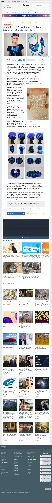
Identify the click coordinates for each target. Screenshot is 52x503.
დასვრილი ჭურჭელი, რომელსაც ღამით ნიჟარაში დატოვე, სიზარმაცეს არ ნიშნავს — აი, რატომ (42, 431)
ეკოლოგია (3, 463)
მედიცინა (29, 454)
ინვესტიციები (8, 7)
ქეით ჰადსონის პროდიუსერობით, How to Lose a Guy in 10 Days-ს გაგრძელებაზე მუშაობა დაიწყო (12, 250)
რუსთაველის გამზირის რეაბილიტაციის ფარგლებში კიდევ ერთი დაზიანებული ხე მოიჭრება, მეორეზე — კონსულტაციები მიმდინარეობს (31, 270)
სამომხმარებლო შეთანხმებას (23, 492)
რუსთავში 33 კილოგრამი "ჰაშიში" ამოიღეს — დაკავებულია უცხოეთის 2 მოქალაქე (42, 343)
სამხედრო (3, 460)
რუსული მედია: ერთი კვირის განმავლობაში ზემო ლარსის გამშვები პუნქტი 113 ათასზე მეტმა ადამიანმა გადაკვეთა (42, 299)
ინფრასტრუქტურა (4, 472)
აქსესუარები (27, 208)
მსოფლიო (3, 456)
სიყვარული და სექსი (31, 470)
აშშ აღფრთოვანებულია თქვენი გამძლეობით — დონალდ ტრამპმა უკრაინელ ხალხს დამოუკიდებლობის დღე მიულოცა (10, 365)
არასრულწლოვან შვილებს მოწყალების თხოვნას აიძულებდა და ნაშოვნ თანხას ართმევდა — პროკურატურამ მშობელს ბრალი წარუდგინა (26, 409)
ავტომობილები (30, 463)
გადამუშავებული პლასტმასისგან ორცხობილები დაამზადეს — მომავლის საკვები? (26, 321)
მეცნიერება (16, 463)
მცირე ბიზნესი (16, 22)
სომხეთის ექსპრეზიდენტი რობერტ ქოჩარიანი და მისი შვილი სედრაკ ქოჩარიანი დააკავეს (26, 343)
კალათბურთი (16, 474)
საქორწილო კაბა (16, 208)
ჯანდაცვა (3, 466)
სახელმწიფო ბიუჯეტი (18, 456)
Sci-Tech (16, 459)
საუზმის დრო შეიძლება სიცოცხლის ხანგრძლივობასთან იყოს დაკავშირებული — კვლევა (10, 299)
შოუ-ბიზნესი (16, 468)
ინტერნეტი (16, 462)
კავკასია (2, 457)
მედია (2, 473)
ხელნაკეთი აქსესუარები (35, 208)
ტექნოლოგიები (17, 461)
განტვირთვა (13, 1)
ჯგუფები (7, 5)
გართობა (29, 466)
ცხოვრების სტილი (37, 22)
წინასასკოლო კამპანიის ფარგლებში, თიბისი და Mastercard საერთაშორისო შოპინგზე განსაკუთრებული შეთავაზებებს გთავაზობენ (31, 250)
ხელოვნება (16, 467)
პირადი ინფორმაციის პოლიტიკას (7, 493)
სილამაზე (29, 461)
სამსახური (29, 469)
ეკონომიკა (22, 22)
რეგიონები (3, 469)
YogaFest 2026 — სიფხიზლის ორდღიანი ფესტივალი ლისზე (42, 321)
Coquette (42, 64)
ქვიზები (37, 10)
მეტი (47, 12)
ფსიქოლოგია (29, 453)
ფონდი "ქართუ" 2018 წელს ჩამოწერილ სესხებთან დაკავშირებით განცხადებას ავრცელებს (10, 387)
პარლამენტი (3, 453)
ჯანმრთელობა (31, 452)
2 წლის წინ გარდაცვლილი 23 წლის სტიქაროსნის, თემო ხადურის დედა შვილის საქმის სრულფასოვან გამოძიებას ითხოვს (26, 365)
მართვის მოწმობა (20, 1)
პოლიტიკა (42, 12)
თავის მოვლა (29, 457)
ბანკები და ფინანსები (18, 453)
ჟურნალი (16, 10)
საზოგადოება (4, 462)
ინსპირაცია (29, 472)
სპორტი (16, 470)
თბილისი (3, 468)
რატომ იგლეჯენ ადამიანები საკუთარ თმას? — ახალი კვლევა (10, 321)
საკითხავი (43, 10)
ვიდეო (26, 10)
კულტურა (16, 465)
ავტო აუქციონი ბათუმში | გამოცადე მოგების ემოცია (10, 343)
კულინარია (29, 465)
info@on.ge (8, 490)
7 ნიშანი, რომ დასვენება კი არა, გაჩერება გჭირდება (26, 431)
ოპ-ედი (31, 10)
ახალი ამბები (7, 1)
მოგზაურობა (29, 462)
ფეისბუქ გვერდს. (19, 204)
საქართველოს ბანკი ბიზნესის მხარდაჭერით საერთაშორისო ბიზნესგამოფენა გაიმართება (42, 365)
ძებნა (26, 1)
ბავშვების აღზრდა (30, 456)
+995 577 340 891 (14, 490)
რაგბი (15, 473)
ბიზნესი (26, 22)
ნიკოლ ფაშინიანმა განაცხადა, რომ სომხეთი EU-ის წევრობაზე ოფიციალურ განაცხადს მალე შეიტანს (42, 409)
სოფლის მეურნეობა (18, 457)
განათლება (3, 465)
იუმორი (28, 468)
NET (21, 10)
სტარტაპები (31, 22)
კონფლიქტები (4, 459)
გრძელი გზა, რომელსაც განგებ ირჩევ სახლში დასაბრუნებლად (10, 431)
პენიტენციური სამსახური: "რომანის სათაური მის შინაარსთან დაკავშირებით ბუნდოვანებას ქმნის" (26, 387)
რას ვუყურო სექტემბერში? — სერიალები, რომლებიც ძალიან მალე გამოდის (26, 299)
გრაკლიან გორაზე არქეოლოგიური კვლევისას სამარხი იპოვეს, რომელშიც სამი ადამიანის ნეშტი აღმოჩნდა (12, 270)
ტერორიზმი (3, 454)
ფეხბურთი (16, 471)
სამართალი (3, 470)
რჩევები (28, 473)
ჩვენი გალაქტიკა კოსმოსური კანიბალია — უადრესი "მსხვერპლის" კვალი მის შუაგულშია (42, 387)
